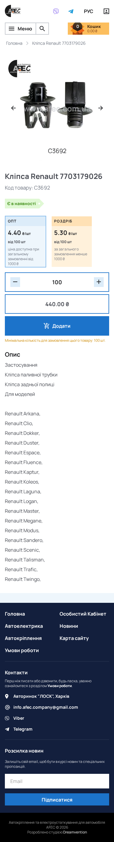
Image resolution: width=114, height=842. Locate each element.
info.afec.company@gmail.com (45, 707)
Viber (18, 718)
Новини (69, 626)
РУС (88, 11)
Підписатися (57, 799)
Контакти (16, 672)
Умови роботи (22, 650)
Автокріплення (23, 638)
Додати (61, 326)
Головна (15, 613)
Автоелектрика (24, 626)
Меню (25, 28)
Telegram (23, 729)
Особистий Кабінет (83, 613)
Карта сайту (74, 638)
